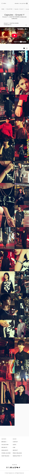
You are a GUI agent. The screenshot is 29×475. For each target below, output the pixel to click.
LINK (14, 447)
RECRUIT (15, 450)
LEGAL (14, 444)
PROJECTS (4, 447)
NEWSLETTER (16, 455)
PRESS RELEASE (17, 453)
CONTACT (15, 441)
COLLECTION (5, 444)
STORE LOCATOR (6, 453)
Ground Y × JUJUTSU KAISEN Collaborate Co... (11, 24)
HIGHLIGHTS (5, 450)
